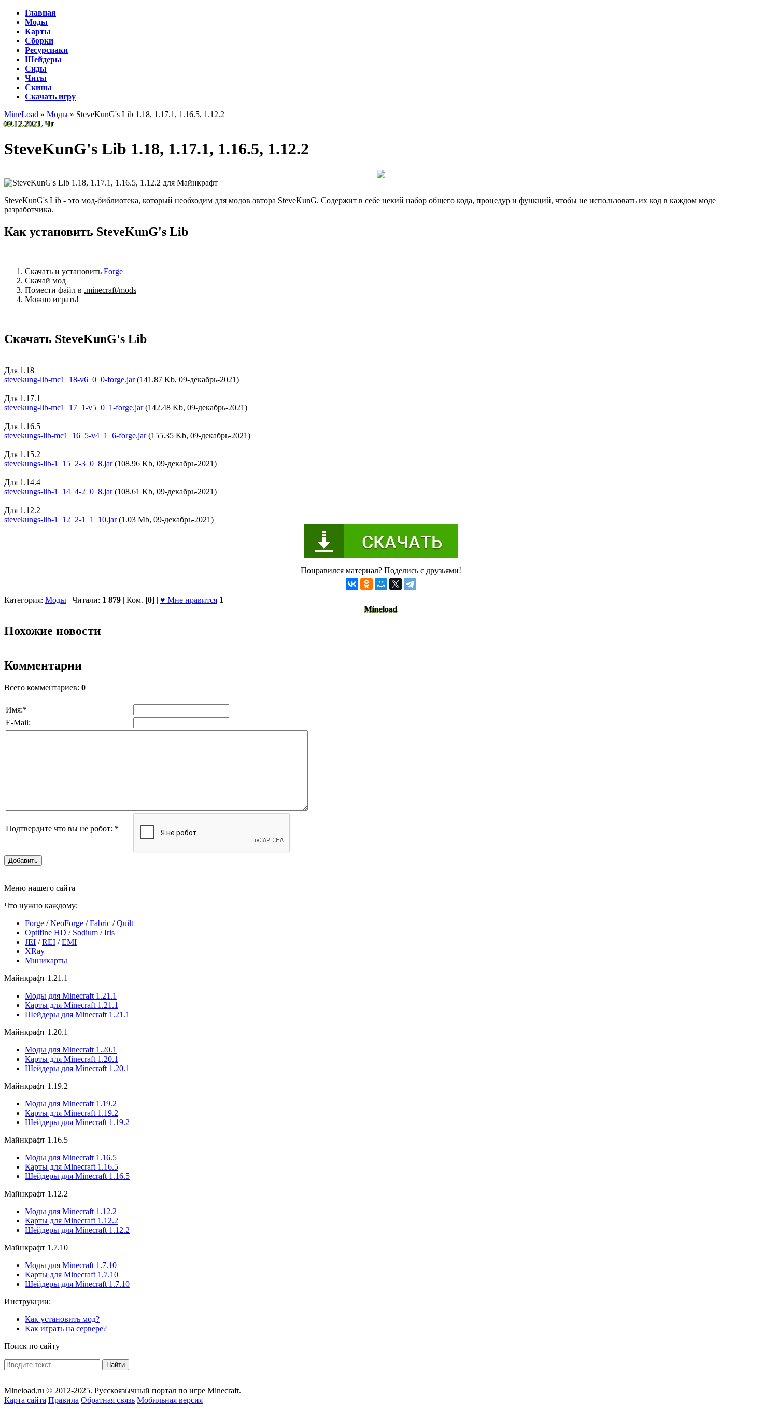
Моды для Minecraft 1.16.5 (71, 1157)
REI (48, 941)
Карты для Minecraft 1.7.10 (71, 1274)
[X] (395, 584)
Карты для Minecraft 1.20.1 (71, 1059)
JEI (30, 941)
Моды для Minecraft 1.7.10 (71, 1265)
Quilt (125, 923)
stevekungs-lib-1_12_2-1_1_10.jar (60, 519)
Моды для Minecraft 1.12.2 (71, 1211)
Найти (115, 1365)
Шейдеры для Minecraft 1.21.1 (77, 1014)
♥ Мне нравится (188, 599)
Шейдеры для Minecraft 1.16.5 (77, 1176)
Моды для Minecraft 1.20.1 (71, 1049)
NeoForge (66, 923)
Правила (63, 1400)
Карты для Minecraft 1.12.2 (71, 1220)
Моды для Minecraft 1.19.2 (71, 1103)
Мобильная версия (170, 1400)
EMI (69, 941)
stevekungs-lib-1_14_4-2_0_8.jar (58, 491)
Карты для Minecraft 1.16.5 (71, 1166)
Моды (55, 599)
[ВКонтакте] (352, 584)
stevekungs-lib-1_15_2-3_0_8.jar (58, 463)
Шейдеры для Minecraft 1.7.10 (77, 1283)
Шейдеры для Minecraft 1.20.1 (77, 1068)
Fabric (100, 923)
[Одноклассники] (366, 584)
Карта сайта (25, 1400)
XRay (35, 951)
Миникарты (46, 960)
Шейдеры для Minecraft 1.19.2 (77, 1122)
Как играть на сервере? (66, 1328)
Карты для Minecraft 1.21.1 (71, 1005)
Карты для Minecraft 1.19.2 (71, 1112)
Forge (113, 271)
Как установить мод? (62, 1319)
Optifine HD (45, 932)
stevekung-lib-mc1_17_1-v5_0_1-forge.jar (73, 407)
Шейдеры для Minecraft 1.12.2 (77, 1230)
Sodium (85, 932)
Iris (109, 932)
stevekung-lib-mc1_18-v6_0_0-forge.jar (69, 379)
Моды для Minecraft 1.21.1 (71, 995)
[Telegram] (410, 584)
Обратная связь (108, 1400)
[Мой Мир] (381, 584)
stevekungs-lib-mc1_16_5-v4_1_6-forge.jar (75, 435)
